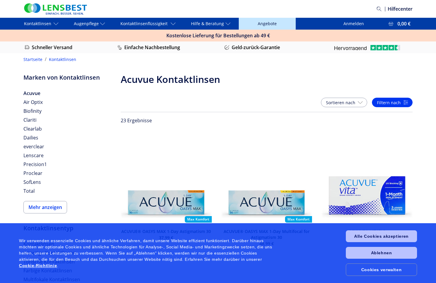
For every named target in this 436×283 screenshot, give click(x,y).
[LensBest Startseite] (55, 9)
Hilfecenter (400, 9)
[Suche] (379, 8)
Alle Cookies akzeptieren (381, 236)
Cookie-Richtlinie (38, 265)
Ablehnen (381, 252)
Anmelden (353, 23)
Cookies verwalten (381, 269)
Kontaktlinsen (62, 59)
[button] (344, 102)
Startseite (32, 59)
